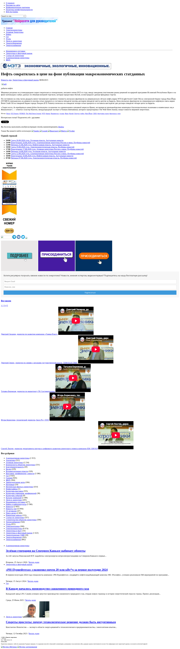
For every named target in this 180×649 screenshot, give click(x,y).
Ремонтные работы (14, 515)
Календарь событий (14, 495)
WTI (43, 113)
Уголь (8, 39)
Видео (8, 469)
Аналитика (10, 460)
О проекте (10, 3)
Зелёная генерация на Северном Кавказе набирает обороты (45, 550)
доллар (61, 113)
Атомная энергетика (14, 462)
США (95, 113)
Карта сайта (4, 641)
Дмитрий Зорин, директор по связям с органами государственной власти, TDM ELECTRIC (39, 363)
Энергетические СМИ (15, 535)
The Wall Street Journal (33, 113)
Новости (9, 506)
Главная (9, 28)
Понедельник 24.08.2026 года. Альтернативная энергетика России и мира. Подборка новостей (50, 143)
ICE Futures (15, 113)
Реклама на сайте (13, 5)
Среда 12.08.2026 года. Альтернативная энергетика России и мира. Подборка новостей (47, 154)
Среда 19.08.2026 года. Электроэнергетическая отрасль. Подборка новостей (42, 147)
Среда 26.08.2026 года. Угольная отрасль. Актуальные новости (37, 140)
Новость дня (6, 80)
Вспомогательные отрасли (17, 471)
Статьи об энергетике (15, 56)
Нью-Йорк (88, 113)
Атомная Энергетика (14, 32)
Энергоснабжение (13, 45)
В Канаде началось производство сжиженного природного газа (47, 588)
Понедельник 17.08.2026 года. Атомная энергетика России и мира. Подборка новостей (47, 149)
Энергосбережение (14, 43)
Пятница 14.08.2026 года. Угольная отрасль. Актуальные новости (38, 151)
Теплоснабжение (13, 522)
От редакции (11, 511)
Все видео (6, 301)
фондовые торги (103, 113)
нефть (82, 113)
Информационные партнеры (18, 7)
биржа (48, 113)
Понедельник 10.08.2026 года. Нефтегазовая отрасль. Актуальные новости (42, 156)
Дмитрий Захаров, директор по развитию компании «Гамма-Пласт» (29, 334)
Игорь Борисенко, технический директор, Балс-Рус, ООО (25, 420)
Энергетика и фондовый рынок (19, 53)
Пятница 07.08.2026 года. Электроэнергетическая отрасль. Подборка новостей (44, 158)
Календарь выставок (14, 491)
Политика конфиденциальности (19, 10)
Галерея (9, 478)
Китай (71, 113)
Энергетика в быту (14, 531)
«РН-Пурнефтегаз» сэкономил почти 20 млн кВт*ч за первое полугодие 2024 (57, 569)
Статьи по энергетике (15, 517)
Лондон (77, 113)
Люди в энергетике (14, 41)
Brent (8, 113)
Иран (66, 113)
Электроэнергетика (14, 30)
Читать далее (34, 562)
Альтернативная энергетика (17, 58)
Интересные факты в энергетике (19, 487)
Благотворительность (15, 467)
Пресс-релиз (11, 513)
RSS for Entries (12, 12)
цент (119, 113)
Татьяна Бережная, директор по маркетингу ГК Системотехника (28, 391)
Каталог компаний (13, 498)
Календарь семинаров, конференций (21, 493)
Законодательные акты (15, 482)
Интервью (10, 484)
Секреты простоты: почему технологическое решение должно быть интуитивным (61, 622)
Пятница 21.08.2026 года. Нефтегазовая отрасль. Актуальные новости (40, 145)
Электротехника (13, 526)
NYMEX (22, 113)
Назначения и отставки (15, 51)
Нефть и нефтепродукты (16, 504)
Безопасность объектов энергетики (20, 465)
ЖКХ (8, 60)
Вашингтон (55, 113)
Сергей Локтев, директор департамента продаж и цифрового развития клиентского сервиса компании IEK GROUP (49, 449)
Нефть (8, 34)
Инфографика (12, 489)
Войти (61, 127)
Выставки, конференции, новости (20, 473)
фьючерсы (113, 113)
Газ (7, 37)
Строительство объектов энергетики (21, 520)
